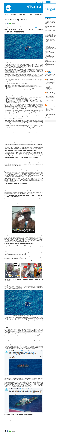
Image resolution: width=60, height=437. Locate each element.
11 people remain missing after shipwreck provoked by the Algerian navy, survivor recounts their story (50, 35)
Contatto (6, 436)
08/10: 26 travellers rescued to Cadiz (50, 61)
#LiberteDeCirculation (49, 88)
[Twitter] (38, 2)
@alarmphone (50, 79)
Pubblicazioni (38, 14)
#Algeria (50, 98)
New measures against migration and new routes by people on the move (50, 22)
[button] (5, 23)
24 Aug (48, 80)
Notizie (6, 14)
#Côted (47, 109)
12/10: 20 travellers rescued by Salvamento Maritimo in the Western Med (50, 57)
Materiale (16, 436)
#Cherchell (47, 98)
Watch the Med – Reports (50, 44)
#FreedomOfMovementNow (50, 100)
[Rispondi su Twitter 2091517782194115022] (46, 117)
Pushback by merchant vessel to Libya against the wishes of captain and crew (50, 40)
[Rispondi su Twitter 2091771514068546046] (46, 102)
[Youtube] (40, 2)
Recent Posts (48, 18)
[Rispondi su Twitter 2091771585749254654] (46, 89)
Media (30, 14)
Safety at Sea (22, 14)
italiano (36, 27)
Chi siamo (13, 14)
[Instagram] (42, 2)
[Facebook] (36, 2)
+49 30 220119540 (50, 9)
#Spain (47, 96)
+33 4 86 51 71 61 (52, 10)
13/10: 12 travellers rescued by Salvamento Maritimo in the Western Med (50, 48)
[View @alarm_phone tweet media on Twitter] (46, 115)
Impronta (11, 436)
